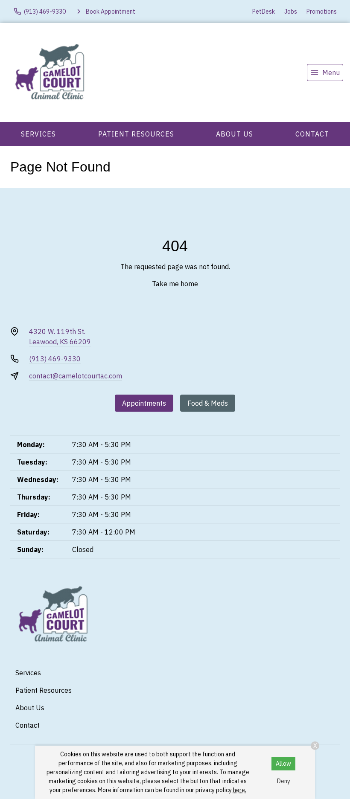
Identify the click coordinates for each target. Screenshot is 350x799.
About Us (234, 134)
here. (239, 790)
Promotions (321, 11)
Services (38, 134)
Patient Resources (136, 134)
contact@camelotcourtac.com (75, 376)
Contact (312, 134)
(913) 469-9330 (55, 358)
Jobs (290, 11)
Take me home (175, 283)
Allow (283, 763)
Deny (283, 781)
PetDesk (263, 11)
